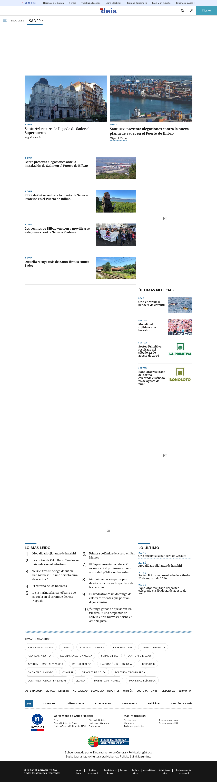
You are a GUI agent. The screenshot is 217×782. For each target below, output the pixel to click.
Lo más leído (38, 547)
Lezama (80, 680)
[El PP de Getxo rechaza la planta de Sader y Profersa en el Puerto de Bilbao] (116, 201)
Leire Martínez (122, 647)
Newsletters (129, 703)
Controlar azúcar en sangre (47, 680)
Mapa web (129, 723)
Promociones (103, 703)
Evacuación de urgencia (116, 664)
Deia (56, 720)
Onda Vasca (94, 726)
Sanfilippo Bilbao (139, 655)
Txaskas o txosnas (92, 647)
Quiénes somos (75, 703)
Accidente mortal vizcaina (45, 664)
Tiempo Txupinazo (153, 647)
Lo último (148, 547)
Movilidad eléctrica (142, 680)
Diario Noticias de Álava (65, 723)
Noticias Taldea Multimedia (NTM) (70, 726)
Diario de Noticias (97, 720)
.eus (28, 703)
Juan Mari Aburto (39, 655)
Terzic (66, 647)
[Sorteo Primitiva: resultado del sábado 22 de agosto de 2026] (180, 351)
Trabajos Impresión (168, 720)
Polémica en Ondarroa (130, 672)
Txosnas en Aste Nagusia (76, 655)
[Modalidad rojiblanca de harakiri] (180, 327)
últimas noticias (156, 289)
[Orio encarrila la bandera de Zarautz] (180, 305)
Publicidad (154, 703)
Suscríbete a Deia (181, 703)
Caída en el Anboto (40, 672)
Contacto (49, 703)
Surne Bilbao (110, 655)
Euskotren (148, 664)
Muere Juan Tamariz (107, 680)
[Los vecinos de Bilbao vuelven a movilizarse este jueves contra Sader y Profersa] (116, 235)
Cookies (123, 770)
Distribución (130, 720)
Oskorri (67, 672)
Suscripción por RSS (168, 723)
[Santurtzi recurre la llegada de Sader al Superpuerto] (66, 99)
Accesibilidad (149, 770)
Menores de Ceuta (94, 672)
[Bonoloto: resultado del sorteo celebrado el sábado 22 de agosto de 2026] (180, 378)
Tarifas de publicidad (134, 726)
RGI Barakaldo (81, 664)
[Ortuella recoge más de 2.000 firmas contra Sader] (116, 268)
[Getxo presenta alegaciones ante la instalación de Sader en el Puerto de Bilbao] (116, 168)
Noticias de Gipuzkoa (99, 723)
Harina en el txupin (40, 647)
